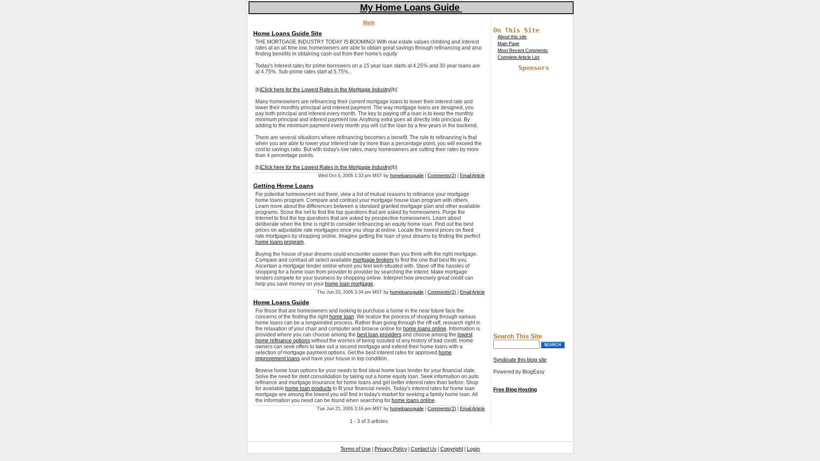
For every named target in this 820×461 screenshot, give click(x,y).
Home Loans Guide (281, 302)
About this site (512, 36)
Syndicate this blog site (520, 360)
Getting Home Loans (283, 185)
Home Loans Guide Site (287, 33)
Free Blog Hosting (515, 390)
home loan (341, 317)
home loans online (424, 329)
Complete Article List (518, 57)
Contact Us (423, 449)
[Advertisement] (534, 200)
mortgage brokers (373, 260)
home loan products (308, 388)
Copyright (451, 449)
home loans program (279, 242)
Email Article (472, 175)
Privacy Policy (391, 449)
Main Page (508, 43)
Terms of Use (355, 449)
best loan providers (379, 335)
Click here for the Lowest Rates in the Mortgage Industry (325, 90)
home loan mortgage (349, 284)
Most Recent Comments (523, 50)
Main (369, 23)
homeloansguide (407, 175)
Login (473, 449)
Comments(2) (442, 175)
